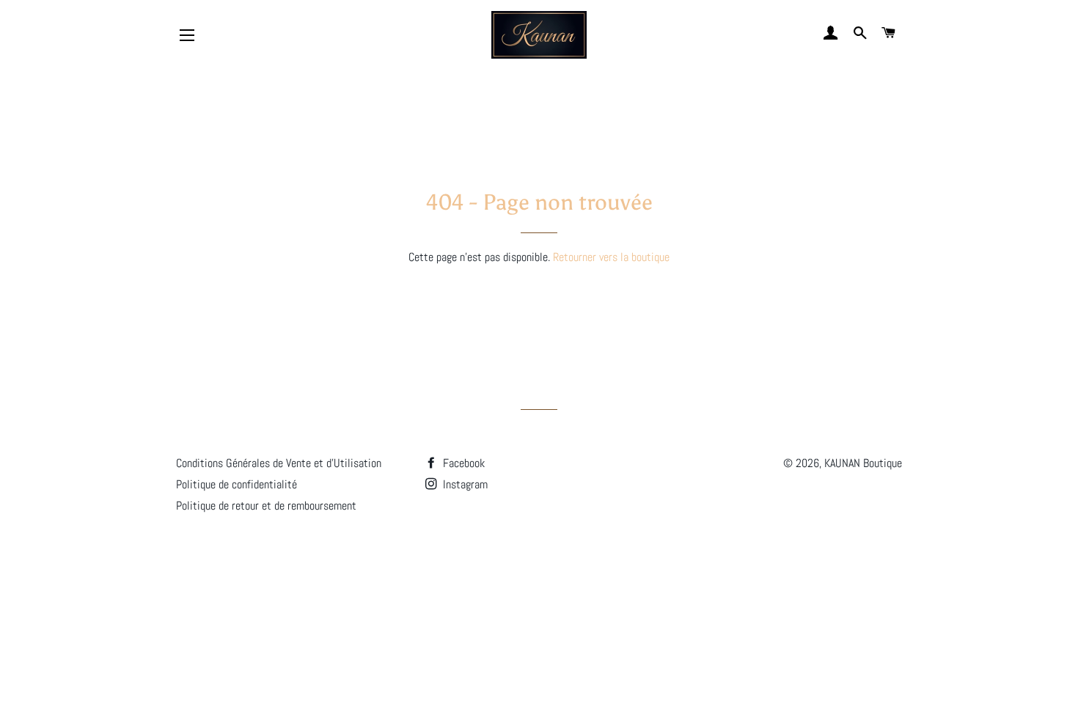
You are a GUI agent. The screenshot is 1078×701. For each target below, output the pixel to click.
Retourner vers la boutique (611, 257)
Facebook (462, 463)
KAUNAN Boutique (863, 463)
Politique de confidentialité (236, 484)
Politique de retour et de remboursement (266, 505)
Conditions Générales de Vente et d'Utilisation (278, 463)
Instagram (464, 484)
